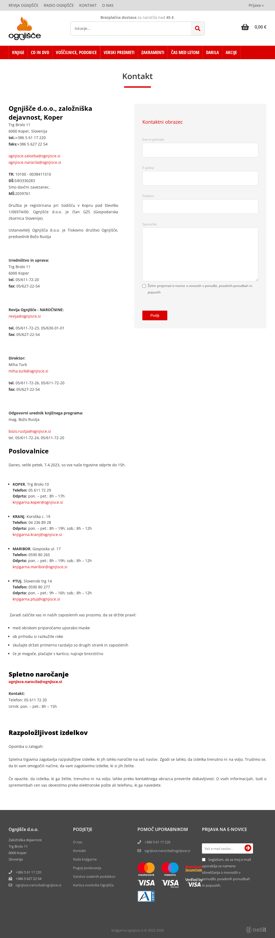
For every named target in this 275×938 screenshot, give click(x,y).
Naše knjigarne (85, 859)
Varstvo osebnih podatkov (94, 876)
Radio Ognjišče (59, 5)
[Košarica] (253, 27)
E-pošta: (148, 167)
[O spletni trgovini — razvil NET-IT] (256, 930)
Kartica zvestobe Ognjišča (93, 885)
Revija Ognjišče (23, 5)
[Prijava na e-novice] (248, 848)
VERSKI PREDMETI (119, 52)
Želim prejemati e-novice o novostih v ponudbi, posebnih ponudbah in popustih (200, 288)
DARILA (212, 52)
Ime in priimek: (153, 139)
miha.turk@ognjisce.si (28, 371)
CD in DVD (40, 52)
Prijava (256, 5)
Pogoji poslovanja (87, 867)
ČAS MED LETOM (185, 52)
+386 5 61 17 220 (28, 872)
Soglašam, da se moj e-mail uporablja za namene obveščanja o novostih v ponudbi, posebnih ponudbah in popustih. (226, 872)
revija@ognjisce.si (25, 316)
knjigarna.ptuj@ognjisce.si (36, 599)
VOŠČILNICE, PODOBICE (76, 52)
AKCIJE (231, 52)
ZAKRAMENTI (152, 52)
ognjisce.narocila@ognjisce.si (35, 162)
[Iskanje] (197, 28)
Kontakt (88, 5)
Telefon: (148, 196)
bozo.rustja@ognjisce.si (30, 431)
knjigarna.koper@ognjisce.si (38, 502)
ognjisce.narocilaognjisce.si (38, 885)
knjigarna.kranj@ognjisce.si (37, 534)
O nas (108, 5)
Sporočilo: (149, 224)
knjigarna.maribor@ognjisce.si (40, 566)
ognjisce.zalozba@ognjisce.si (34, 155)
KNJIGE (18, 52)
